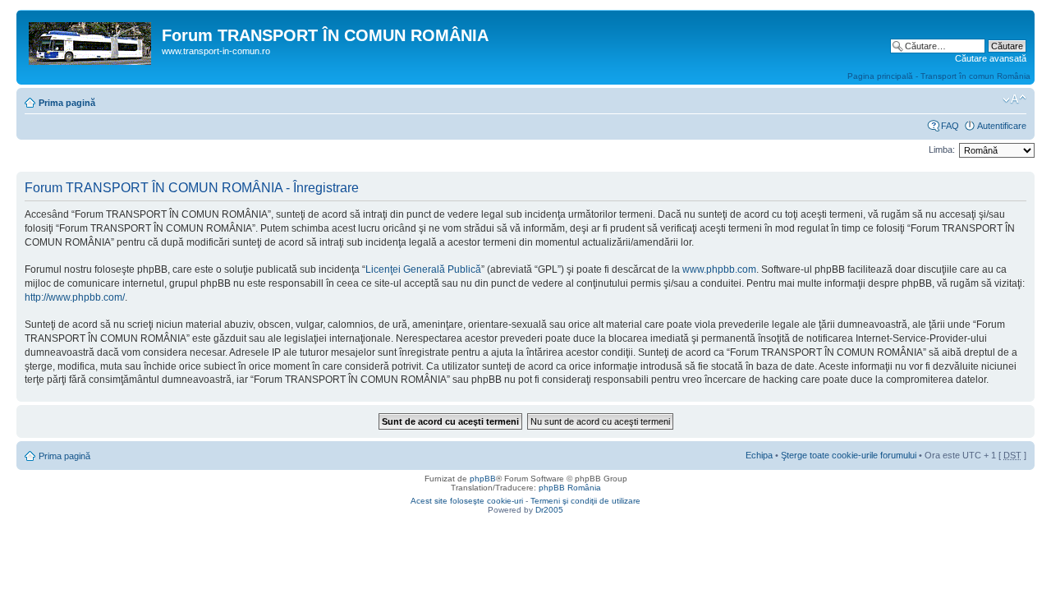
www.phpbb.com (719, 269)
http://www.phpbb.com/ (75, 297)
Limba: (942, 149)
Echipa (759, 455)
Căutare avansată (990, 58)
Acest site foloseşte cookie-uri (467, 500)
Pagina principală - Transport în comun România (938, 76)
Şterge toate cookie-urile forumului (848, 455)
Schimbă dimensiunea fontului (1014, 99)
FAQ (950, 126)
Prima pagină (67, 103)
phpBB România (570, 487)
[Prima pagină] (91, 40)
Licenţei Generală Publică (423, 269)
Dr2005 (549, 509)
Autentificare (1001, 126)
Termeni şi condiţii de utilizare (585, 500)
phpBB (483, 478)
